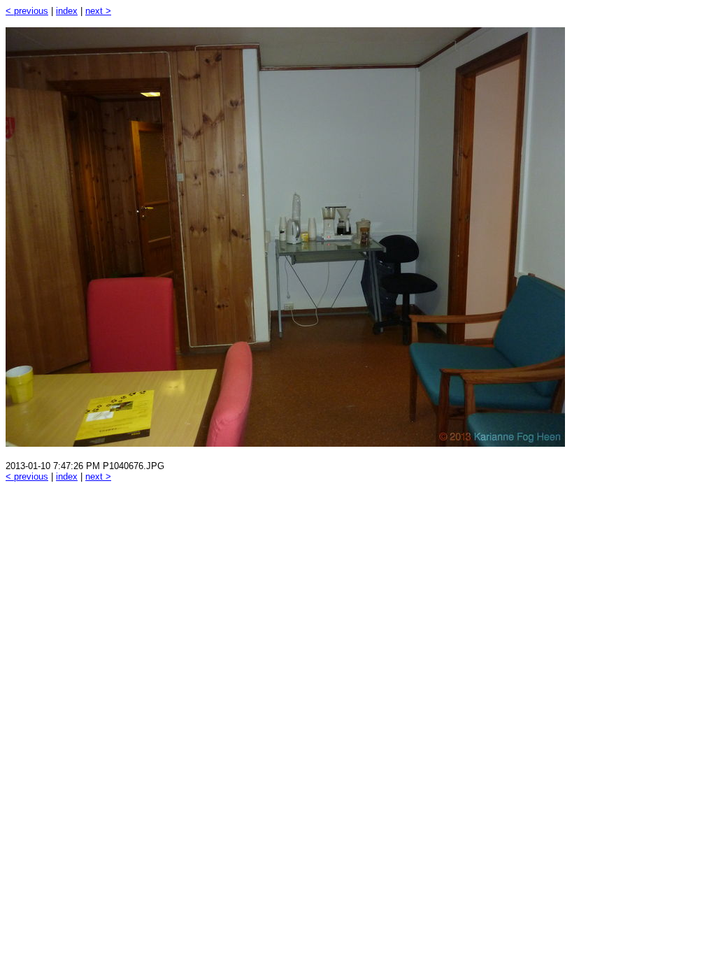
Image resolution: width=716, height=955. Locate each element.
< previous (27, 11)
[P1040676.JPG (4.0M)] (285, 443)
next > (98, 11)
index (67, 11)
